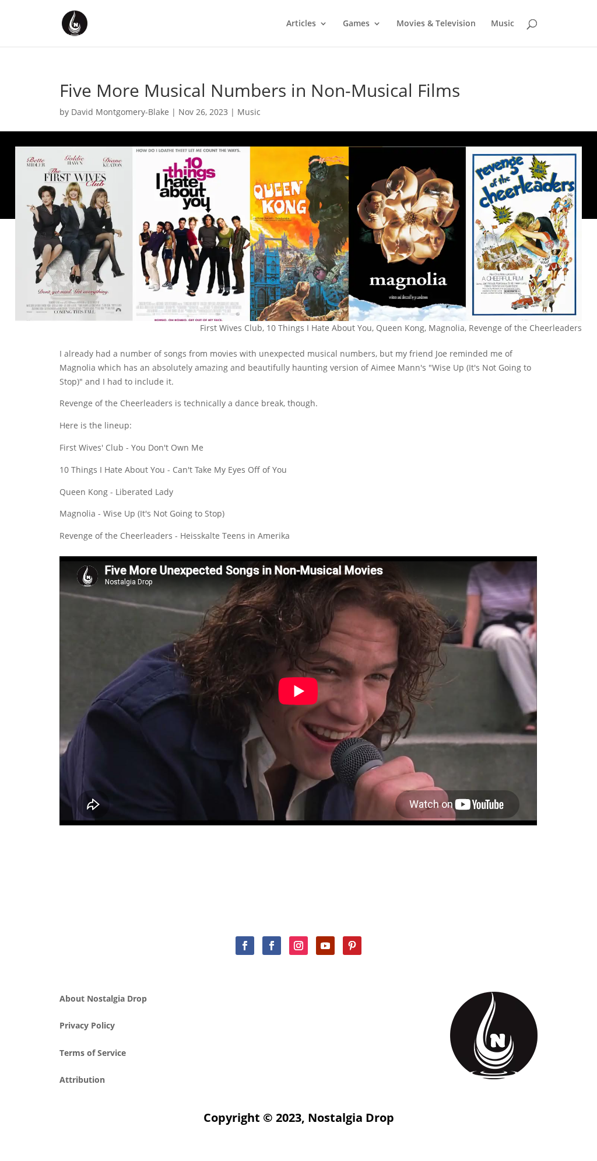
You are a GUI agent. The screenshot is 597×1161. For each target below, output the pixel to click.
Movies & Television (436, 24)
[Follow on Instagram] (298, 945)
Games (356, 24)
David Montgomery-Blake (120, 111)
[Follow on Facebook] (245, 945)
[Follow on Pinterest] (352, 945)
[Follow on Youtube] (325, 945)
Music (502, 24)
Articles (301, 24)
